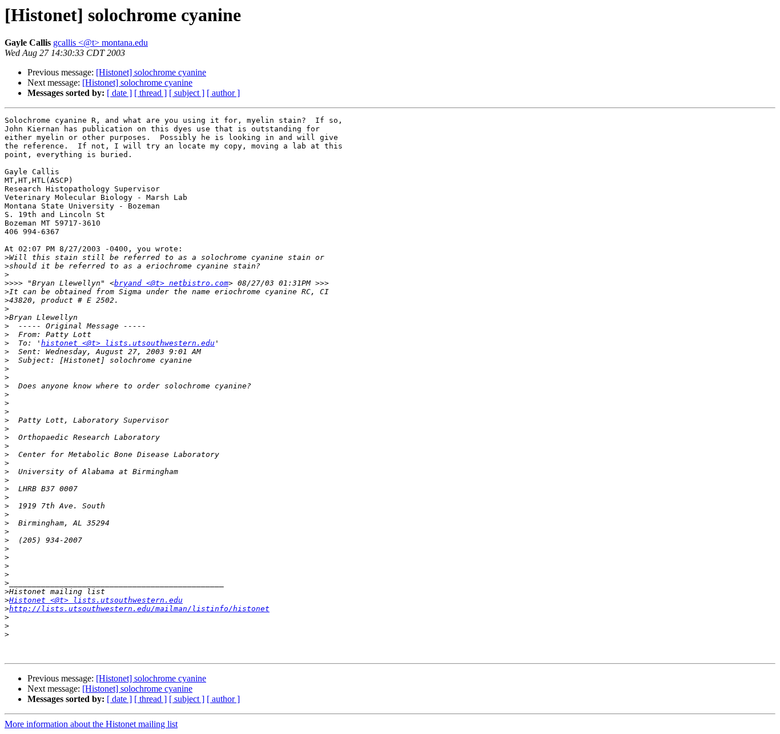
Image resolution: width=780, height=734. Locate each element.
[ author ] (223, 93)
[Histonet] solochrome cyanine (151, 72)
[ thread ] (150, 93)
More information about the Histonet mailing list (91, 724)
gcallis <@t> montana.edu (100, 42)
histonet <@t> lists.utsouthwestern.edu (128, 343)
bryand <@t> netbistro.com (171, 283)
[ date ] (119, 93)
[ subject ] (186, 93)
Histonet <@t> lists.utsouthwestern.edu (96, 600)
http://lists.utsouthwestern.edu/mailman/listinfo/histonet (139, 608)
